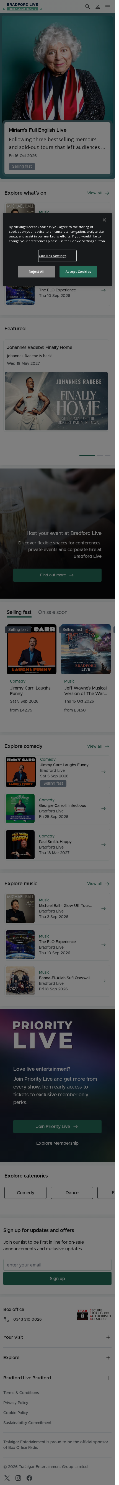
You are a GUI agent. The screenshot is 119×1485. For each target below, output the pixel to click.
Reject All (36, 271)
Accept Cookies (78, 271)
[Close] (104, 220)
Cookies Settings (52, 256)
